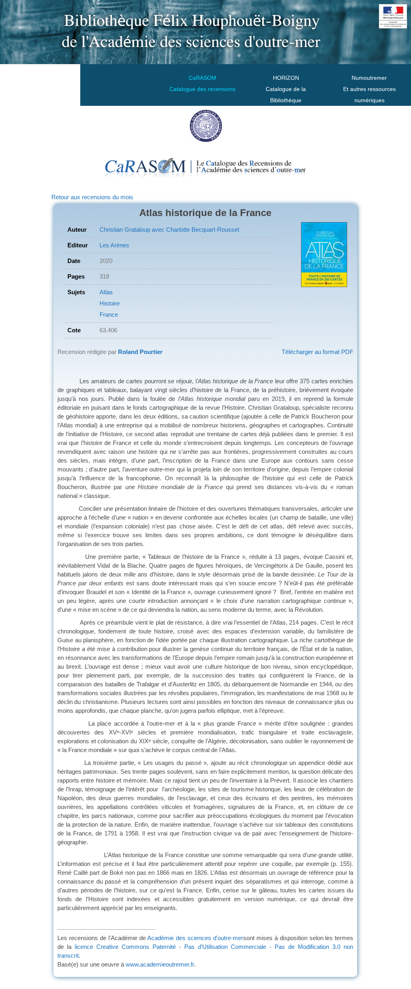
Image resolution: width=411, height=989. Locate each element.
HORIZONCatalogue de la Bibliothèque (286, 89)
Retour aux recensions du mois (92, 197)
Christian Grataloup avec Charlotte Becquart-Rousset (169, 229)
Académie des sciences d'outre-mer (195, 937)
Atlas (106, 292)
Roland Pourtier (140, 351)
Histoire (110, 303)
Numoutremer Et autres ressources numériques (369, 89)
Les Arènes (114, 245)
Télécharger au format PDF (317, 351)
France (109, 314)
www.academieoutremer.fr (160, 964)
